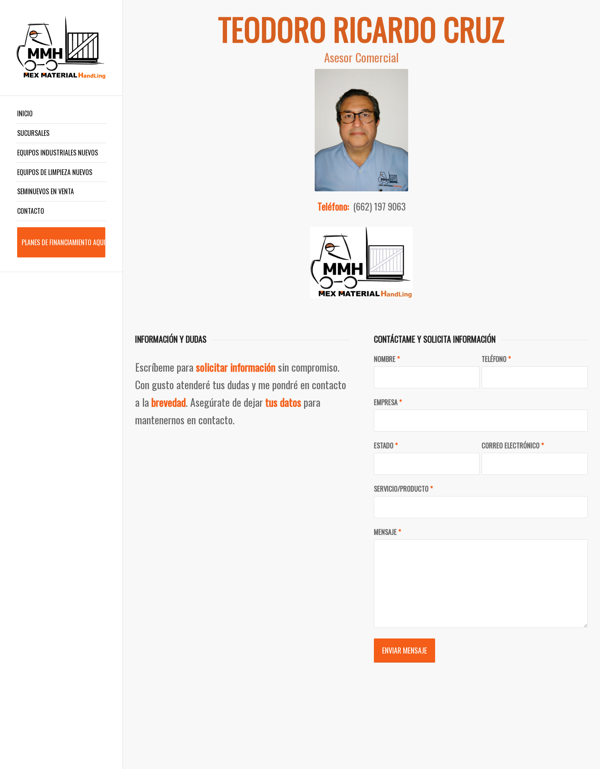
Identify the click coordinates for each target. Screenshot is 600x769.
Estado (386, 445)
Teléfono (496, 358)
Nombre (387, 358)
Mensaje (387, 531)
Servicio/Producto (403, 488)
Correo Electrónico (513, 445)
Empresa (388, 402)
